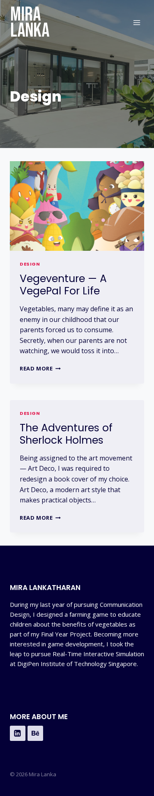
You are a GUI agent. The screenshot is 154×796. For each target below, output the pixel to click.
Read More (40, 368)
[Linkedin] (17, 733)
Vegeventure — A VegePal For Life (63, 284)
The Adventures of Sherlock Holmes (66, 434)
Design (30, 264)
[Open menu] (136, 22)
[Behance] (35, 733)
